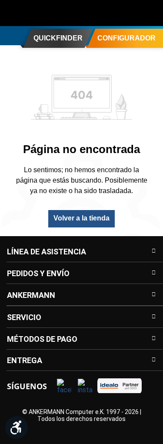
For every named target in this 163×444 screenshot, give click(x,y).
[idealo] (119, 385)
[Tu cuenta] (116, 13)
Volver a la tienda (81, 218)
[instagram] (85, 386)
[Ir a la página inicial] (41, 13)
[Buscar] (98, 13)
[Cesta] (151, 13)
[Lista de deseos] (133, 13)
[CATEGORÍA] (10, 35)
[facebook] (64, 386)
